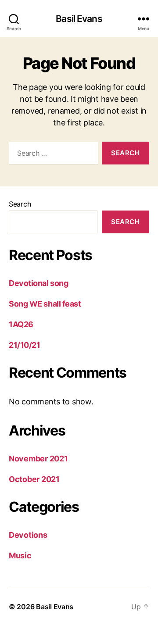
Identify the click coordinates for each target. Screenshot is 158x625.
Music (20, 555)
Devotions (28, 534)
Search (20, 204)
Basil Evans (79, 18)
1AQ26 (21, 324)
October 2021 (34, 479)
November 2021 (38, 458)
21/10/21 (24, 345)
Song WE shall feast (45, 303)
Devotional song (38, 283)
